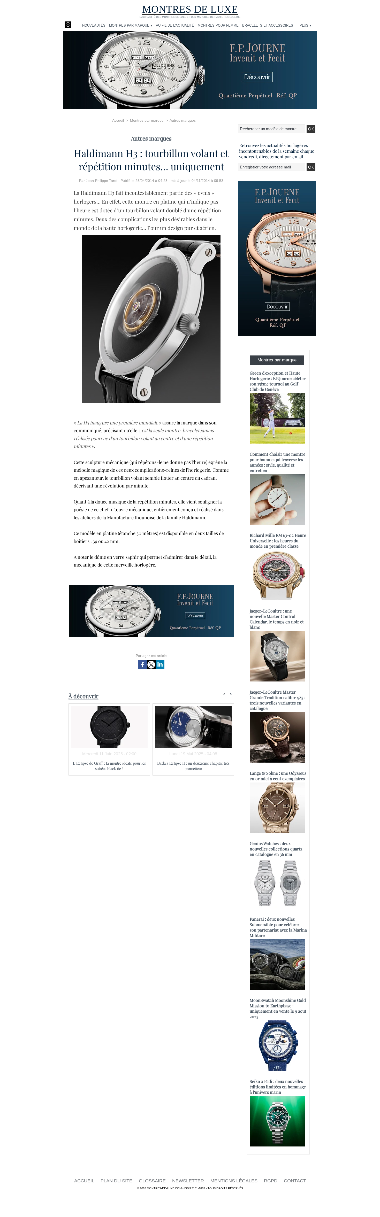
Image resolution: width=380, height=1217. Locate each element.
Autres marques (183, 120)
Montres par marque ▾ (130, 25)
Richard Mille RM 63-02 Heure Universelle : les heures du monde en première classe (278, 540)
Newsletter (188, 1180)
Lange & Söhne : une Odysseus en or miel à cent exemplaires (278, 775)
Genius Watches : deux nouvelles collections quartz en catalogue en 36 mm (276, 849)
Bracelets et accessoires (267, 25)
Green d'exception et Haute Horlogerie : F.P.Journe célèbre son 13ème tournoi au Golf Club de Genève (278, 381)
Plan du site (117, 1180)
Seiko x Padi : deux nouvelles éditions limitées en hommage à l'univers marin (278, 1087)
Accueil (118, 120)
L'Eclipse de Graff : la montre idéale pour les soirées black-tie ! (109, 765)
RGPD (271, 1180)
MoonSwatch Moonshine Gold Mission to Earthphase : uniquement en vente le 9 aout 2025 (278, 1008)
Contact (295, 1180)
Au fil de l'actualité (175, 25)
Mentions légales (234, 1180)
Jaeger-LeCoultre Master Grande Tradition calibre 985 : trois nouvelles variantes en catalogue (277, 700)
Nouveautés (93, 25)
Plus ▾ (305, 25)
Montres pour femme (218, 25)
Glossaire (153, 1180)
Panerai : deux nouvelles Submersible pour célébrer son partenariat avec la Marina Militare (278, 927)
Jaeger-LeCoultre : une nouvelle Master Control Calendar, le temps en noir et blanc (277, 619)
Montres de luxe (190, 9)
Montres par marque (147, 120)
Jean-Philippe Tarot (101, 181)
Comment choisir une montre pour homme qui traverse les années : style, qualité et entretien (277, 462)
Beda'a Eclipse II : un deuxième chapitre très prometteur (193, 765)
